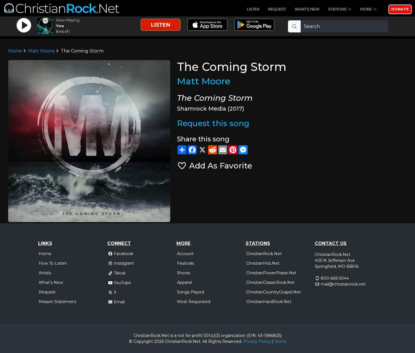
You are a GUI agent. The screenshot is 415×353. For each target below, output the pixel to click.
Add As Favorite (219, 165)
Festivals (185, 263)
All (204, 341)
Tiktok (120, 273)
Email (119, 302)
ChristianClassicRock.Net (270, 282)
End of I (63, 31)
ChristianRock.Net (264, 254)
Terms (280, 341)
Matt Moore (41, 51)
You (60, 25)
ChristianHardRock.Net (268, 302)
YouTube (122, 283)
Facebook (123, 254)
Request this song (213, 123)
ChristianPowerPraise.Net (271, 273)
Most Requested (193, 302)
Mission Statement (57, 302)
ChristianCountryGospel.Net (273, 292)
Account (185, 254)
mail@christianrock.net (343, 284)
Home (15, 51)
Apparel (184, 282)
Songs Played (190, 292)
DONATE (400, 9)
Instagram (124, 263)
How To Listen (53, 263)
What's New (307, 9)
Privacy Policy (256, 341)
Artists (45, 273)
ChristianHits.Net (262, 263)
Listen (253, 9)
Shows (183, 273)
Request (277, 9)
